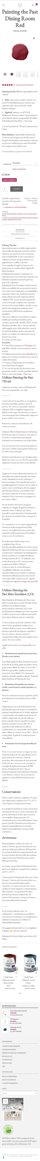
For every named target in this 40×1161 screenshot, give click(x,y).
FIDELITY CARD (7, 1063)
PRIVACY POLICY (7, 1056)
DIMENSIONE (7, 164)
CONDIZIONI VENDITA (9, 1049)
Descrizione (20, 230)
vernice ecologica (14, 220)
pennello (15, 390)
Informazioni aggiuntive (20, 234)
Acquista (16, 189)
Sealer (19, 374)
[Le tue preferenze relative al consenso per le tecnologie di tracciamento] (4, 1157)
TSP (11, 409)
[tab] (20, 230)
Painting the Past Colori (19, 214)
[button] (4, 5)
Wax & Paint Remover (19, 431)
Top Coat (27, 374)
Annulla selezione (19, 169)
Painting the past (25, 218)
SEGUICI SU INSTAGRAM (9, 1076)
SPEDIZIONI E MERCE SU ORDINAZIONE (14, 1053)
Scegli (16, 973)
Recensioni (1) (20, 238)
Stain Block (30, 354)
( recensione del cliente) (23, 84)
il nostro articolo (20, 930)
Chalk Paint (14, 218)
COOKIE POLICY (7, 1060)
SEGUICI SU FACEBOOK (9, 1080)
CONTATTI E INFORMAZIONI (11, 1046)
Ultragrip (28, 345)
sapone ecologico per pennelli (25, 581)
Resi (3, 1066)
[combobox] (20, 2)
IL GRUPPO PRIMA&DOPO (10, 1083)
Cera (14, 374)
